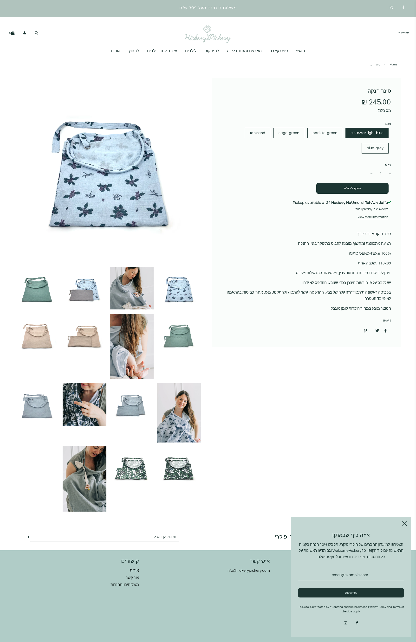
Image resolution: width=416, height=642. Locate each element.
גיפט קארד (279, 51)
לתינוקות (211, 51)
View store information (373, 217)
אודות (116, 51)
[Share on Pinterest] (365, 330)
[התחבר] (24, 33)
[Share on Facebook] (385, 330)
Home (393, 64)
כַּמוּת (388, 165)
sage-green (289, 133)
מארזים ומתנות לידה (244, 51)
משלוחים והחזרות (124, 585)
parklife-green (324, 133)
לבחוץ (134, 51)
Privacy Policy (377, 607)
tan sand (257, 133)
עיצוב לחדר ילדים (162, 51)
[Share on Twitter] (377, 330)
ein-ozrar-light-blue (367, 133)
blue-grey (375, 148)
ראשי (300, 51)
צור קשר (132, 578)
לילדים (190, 51)
